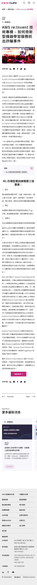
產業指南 (5, 499)
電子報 (4, 531)
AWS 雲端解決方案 (8, 494)
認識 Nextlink (6, 520)
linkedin (10, 69)
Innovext (32, 577)
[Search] (24, 3)
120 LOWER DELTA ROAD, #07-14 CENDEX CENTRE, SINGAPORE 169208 (24, 557)
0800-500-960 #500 (19, 543)
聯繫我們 (17, 374)
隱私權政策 (17, 577)
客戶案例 (22, 505)
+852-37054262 (18, 551)
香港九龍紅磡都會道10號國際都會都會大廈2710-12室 (24, 548)
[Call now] (29, 3)
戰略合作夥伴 (6, 526)
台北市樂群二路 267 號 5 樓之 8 (24, 540)
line (14, 69)
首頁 (3, 9)
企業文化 (22, 520)
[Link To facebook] (8, 572)
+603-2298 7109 (19, 562)
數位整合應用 (6, 505)
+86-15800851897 (19, 566)
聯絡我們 (5, 537)
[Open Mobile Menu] (33, 3)
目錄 (18, 168)
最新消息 (11, 9)
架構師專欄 (5, 510)
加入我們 (22, 526)
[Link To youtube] (13, 572)
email (25, 69)
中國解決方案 (23, 494)
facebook (18, 69)
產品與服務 (23, 499)
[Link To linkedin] (3, 572)
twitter (21, 69)
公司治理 (5, 515)
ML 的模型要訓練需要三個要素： (17, 172)
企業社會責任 (23, 515)
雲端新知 (7, 22)
